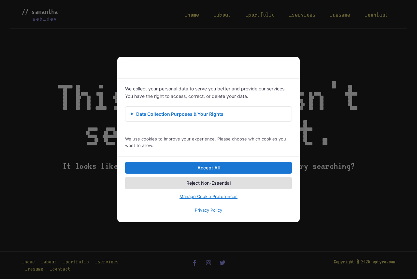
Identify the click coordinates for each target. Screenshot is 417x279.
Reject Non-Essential (208, 183)
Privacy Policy (208, 210)
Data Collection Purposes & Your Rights (179, 114)
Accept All (208, 167)
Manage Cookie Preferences (208, 196)
